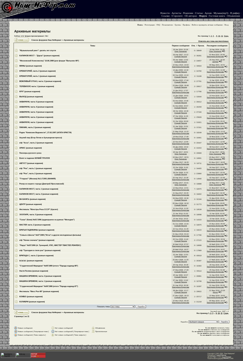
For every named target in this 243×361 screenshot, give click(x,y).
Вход (226, 25)
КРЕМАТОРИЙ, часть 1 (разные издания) (37, 76)
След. (226, 36)
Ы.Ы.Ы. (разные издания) (31, 261)
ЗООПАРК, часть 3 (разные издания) (35, 214)
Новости (165, 13)
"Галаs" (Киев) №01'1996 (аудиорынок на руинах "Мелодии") (47, 220)
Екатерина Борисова (215, 56)
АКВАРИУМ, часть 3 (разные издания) (36, 112)
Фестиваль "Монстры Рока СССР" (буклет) (38, 209)
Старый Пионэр (180, 56)
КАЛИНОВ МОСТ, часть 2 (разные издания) (38, 194)
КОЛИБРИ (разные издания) (32, 302)
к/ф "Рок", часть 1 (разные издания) (35, 168)
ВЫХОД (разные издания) (31, 97)
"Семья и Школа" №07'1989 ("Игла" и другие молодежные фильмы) (50, 235)
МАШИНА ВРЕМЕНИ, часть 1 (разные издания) (40, 281)
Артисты (176, 13)
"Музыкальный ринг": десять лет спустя (37, 50)
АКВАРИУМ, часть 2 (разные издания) (36, 117)
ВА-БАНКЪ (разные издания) (32, 199)
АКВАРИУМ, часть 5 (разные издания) (36, 102)
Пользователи (167, 25)
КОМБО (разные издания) (31, 296)
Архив (208, 13)
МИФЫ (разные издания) (30, 66)
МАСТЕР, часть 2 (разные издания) (34, 225)
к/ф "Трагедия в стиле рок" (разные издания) (40, 250)
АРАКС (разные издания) (30, 148)
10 (219, 36)
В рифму (235, 13)
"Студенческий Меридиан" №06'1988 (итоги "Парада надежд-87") (48, 286)
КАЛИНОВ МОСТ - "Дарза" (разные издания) (39, 56)
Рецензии (188, 13)
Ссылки (166, 16)
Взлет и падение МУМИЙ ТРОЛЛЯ (34, 158)
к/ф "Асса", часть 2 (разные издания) (36, 143)
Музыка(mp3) (221, 13)
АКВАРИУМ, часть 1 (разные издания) (36, 122)
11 (222, 36)
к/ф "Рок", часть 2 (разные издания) (35, 173)
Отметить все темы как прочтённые (213, 41)
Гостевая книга (217, 16)
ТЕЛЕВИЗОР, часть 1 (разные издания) (36, 86)
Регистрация (150, 25)
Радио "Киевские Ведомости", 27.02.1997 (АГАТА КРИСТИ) (45, 132)
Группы (178, 25)
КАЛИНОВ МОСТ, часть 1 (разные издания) (38, 189)
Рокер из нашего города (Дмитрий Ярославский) (41, 184)
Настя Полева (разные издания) (33, 271)
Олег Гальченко (181, 51)
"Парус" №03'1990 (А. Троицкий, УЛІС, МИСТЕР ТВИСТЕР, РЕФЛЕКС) (50, 245)
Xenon (215, 292)
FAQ (158, 25)
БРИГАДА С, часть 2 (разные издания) (36, 255)
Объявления (233, 16)
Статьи (199, 13)
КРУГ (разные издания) (29, 91)
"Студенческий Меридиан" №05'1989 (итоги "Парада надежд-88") (48, 266)
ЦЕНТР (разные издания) (30, 204)
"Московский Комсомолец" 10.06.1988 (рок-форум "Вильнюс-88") (49, 61)
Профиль (186, 25)
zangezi (215, 62)
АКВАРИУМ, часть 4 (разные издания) (36, 107)
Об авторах (191, 16)
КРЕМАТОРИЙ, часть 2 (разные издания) (37, 71)
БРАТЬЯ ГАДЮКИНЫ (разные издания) (36, 230)
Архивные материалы (32, 31)
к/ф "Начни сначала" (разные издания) (36, 240)
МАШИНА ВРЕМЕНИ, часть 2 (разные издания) (40, 276)
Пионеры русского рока (30, 153)
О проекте (177, 16)
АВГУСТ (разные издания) (31, 163)
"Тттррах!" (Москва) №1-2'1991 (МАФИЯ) (37, 179)
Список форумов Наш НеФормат (46, 40)
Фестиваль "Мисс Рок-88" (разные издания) (39, 291)
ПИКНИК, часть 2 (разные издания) (35, 127)
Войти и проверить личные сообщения (207, 25)
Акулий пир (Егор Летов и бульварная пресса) (40, 138)
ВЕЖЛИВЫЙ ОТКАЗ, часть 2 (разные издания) (40, 81)
